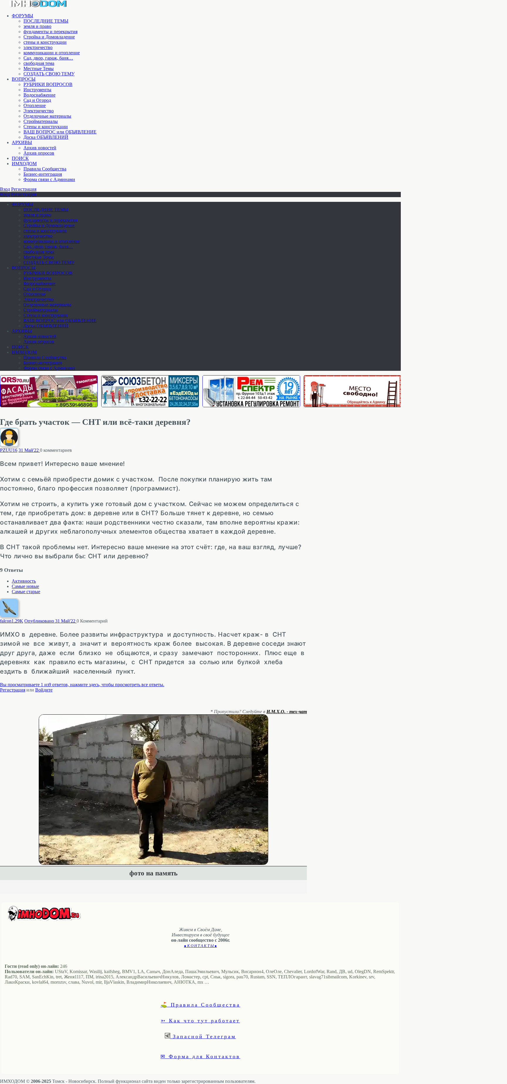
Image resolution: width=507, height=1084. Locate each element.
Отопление (34, 105)
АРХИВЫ (22, 142)
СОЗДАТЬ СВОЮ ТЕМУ (49, 73)
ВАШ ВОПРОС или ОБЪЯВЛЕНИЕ (60, 131)
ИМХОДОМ (24, 163)
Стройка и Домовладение (49, 36)
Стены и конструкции (45, 126)
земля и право (37, 26)
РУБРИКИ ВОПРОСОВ (47, 84)
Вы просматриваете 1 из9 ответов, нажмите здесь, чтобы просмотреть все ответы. (82, 684)
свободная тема (38, 63)
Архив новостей (39, 147)
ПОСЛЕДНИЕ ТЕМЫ (45, 20)
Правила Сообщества (44, 168)
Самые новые (25, 586)
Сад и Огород (37, 100)
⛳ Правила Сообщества (200, 1004)
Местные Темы (38, 68)
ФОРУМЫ (22, 15)
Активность (24, 581)
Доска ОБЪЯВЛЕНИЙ (45, 137)
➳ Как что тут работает (200, 1020)
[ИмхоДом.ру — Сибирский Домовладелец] (38, 5)
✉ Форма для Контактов (200, 1056)
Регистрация (23, 189)
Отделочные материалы (47, 116)
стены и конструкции (45, 42)
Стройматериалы (40, 121)
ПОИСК (20, 158)
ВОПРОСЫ (24, 79)
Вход (5, 189)
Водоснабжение (39, 94)
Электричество (38, 110)
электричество (38, 47)
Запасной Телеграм (203, 1036)
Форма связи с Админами (49, 179)
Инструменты (37, 89)
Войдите (44, 689)
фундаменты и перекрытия (50, 31)
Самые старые (26, 591)
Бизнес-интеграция (42, 174)
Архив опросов (38, 152)
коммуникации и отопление (51, 52)
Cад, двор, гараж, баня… (48, 57)
